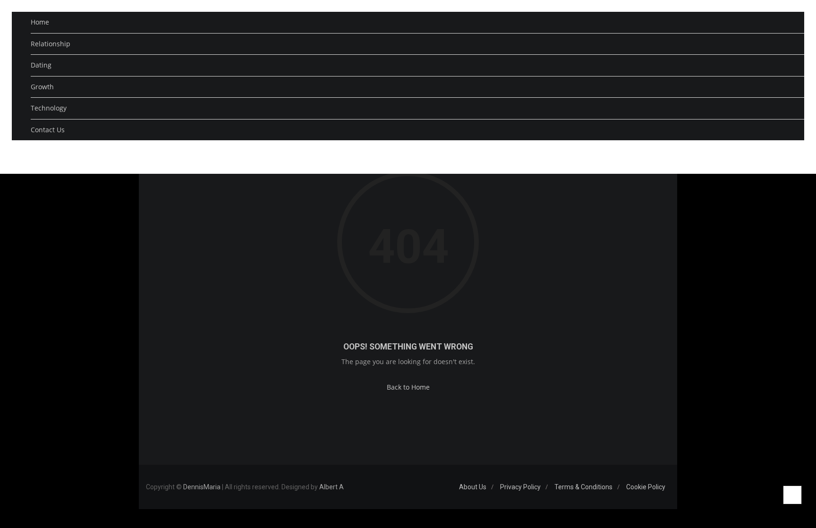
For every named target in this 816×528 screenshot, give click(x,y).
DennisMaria (202, 487)
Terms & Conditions (583, 487)
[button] (783, 155)
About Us (472, 487)
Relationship (50, 43)
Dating (41, 64)
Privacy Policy (520, 487)
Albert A (331, 487)
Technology (49, 107)
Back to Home (408, 387)
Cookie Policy (645, 487)
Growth (42, 86)
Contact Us (48, 129)
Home (40, 21)
